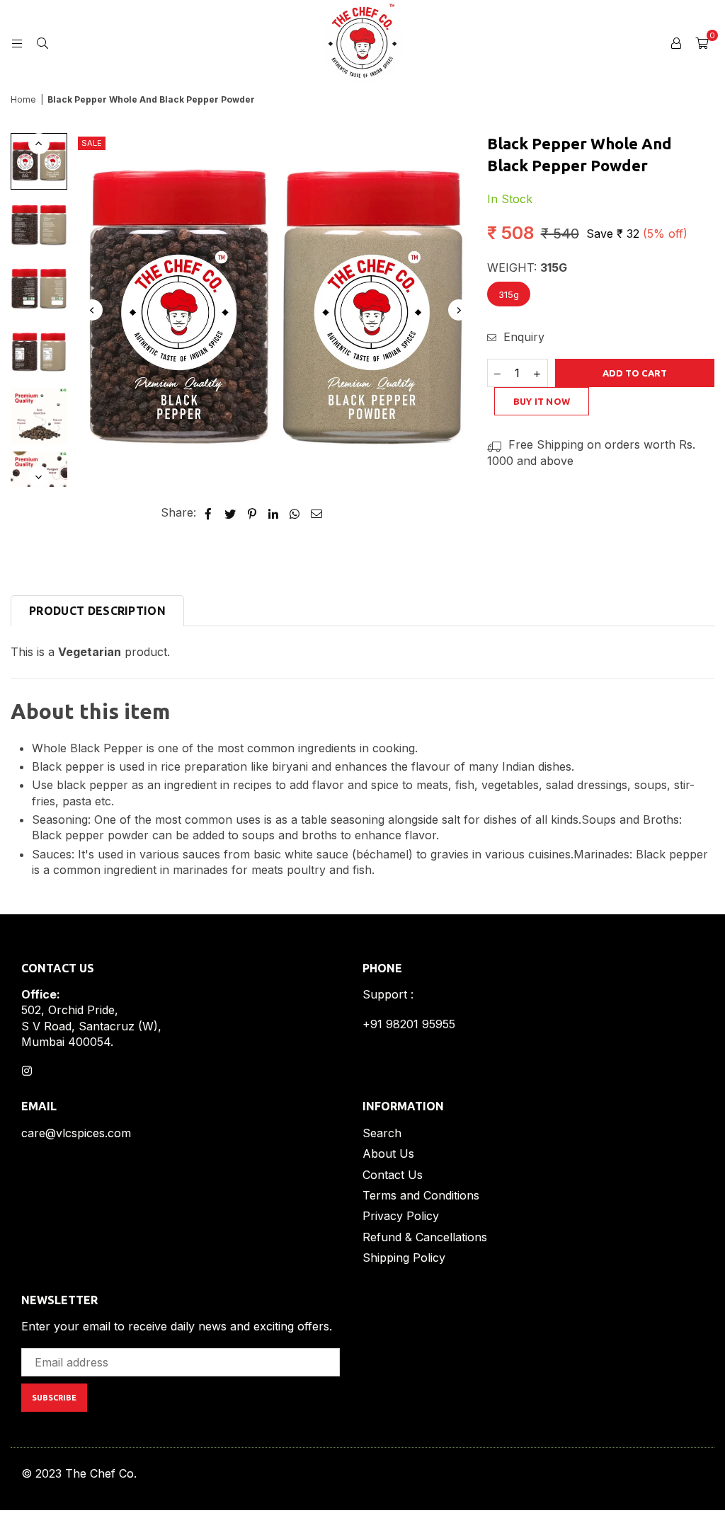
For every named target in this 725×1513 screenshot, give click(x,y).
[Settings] (676, 42)
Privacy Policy (400, 1216)
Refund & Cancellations (424, 1237)
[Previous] (92, 310)
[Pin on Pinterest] (252, 512)
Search (381, 1133)
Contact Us (392, 1175)
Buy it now (542, 401)
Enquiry (522, 337)
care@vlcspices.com (76, 1133)
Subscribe (54, 1397)
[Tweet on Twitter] (230, 512)
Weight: (527, 267)
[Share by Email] (317, 512)
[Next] (458, 310)
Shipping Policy (403, 1257)
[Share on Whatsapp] (295, 512)
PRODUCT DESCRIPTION (97, 610)
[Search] (42, 42)
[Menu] (17, 42)
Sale (91, 143)
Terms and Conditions (420, 1195)
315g (508, 294)
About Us (388, 1153)
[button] (701, 42)
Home (23, 99)
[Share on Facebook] (208, 512)
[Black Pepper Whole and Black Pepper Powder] (39, 161)
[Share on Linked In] (273, 512)
